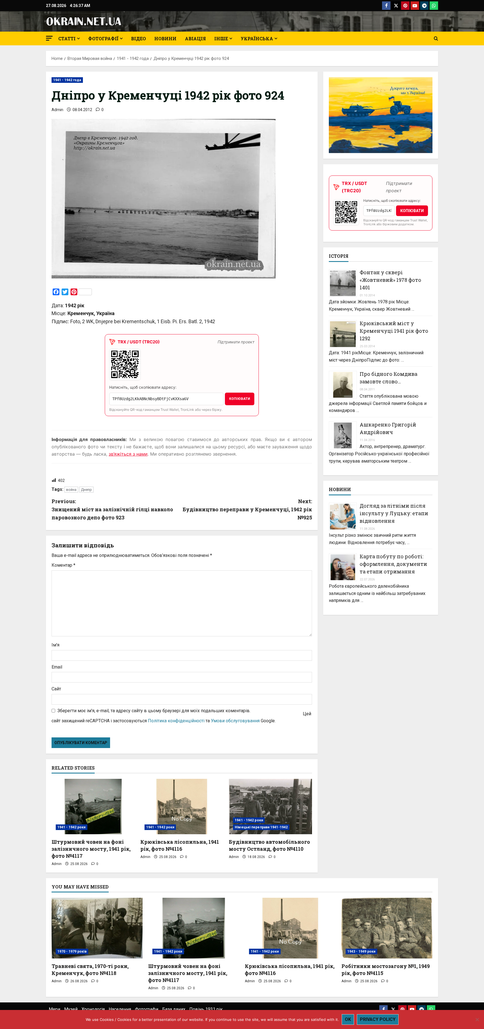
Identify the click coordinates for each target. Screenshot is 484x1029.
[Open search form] (436, 38)
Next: (247, 509)
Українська (257, 38)
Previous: (112, 509)
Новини (165, 38)
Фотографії (103, 38)
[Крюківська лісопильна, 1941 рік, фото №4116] (182, 806)
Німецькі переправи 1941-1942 (261, 827)
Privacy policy (377, 1019)
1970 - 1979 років (72, 951)
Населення (120, 1009)
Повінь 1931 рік (206, 1009)
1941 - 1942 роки (71, 827)
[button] (49, 38)
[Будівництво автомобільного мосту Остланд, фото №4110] (270, 806)
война (71, 489)
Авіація (195, 38)
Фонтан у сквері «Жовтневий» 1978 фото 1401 (390, 280)
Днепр (86, 489)
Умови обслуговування (235, 720)
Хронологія (93, 1009)
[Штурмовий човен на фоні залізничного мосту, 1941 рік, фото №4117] (93, 806)
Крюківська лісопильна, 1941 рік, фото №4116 (179, 845)
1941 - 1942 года (67, 80)
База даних (173, 1009)
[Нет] (477, 1019)
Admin (57, 109)
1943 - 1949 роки (361, 951)
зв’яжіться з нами (128, 454)
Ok (348, 1019)
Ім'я (55, 645)
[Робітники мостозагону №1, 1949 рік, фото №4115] (386, 928)
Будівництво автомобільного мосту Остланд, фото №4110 (269, 845)
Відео (138, 38)
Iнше (221, 38)
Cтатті (67, 38)
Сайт (56, 689)
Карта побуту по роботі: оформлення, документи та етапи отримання (393, 564)
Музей (71, 1009)
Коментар (63, 565)
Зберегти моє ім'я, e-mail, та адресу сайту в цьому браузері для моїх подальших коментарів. (153, 710)
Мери (54, 1009)
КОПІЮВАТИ (239, 399)
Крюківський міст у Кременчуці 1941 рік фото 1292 (394, 331)
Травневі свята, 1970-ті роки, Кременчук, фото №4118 (90, 969)
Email (57, 667)
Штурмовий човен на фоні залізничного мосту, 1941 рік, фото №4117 (91, 848)
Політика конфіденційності (176, 720)
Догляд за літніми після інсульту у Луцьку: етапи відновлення (394, 513)
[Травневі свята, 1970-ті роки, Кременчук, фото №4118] (97, 928)
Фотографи (146, 1009)
